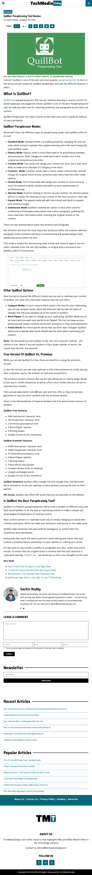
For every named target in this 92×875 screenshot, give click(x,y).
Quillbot (8, 100)
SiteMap (61, 799)
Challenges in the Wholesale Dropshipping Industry (23, 733)
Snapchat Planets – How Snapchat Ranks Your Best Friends (27, 772)
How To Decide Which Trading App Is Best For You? (23, 721)
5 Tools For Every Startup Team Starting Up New (32, 570)
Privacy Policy (47, 799)
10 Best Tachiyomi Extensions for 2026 (19, 766)
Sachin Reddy (12, 20)
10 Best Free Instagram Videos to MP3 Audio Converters (26, 784)
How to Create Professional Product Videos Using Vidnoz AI (27, 727)
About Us (19, 799)
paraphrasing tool (67, 80)
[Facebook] (39, 862)
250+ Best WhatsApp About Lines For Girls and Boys (24, 791)
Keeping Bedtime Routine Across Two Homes (21, 715)
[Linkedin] (52, 862)
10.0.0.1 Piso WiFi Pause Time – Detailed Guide (22, 760)
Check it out (30, 555)
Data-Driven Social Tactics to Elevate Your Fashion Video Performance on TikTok (35, 708)
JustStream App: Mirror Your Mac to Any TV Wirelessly (34, 577)
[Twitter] (45, 862)
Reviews (8, 12)
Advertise (73, 799)
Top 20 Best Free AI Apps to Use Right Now (29, 566)
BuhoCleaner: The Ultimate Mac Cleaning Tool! (31, 574)
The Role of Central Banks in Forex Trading (20, 739)
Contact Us (32, 799)
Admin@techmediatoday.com (52, 848)
